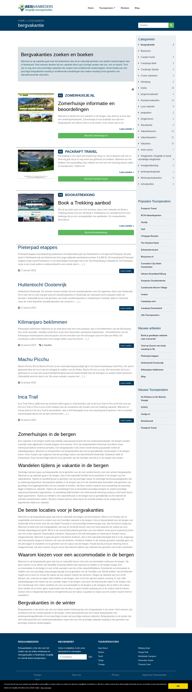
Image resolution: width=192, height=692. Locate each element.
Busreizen (145, 51)
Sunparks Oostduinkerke (153, 280)
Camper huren (147, 57)
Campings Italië (148, 63)
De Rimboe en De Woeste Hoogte (153, 398)
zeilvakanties (147, 184)
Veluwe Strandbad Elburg (153, 274)
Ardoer (144, 294)
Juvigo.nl (145, 414)
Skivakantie (146, 125)
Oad (143, 229)
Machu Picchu (33, 359)
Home (91, 8)
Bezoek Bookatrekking (96, 232)
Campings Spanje (149, 69)
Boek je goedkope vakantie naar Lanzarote (154, 337)
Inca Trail (28, 397)
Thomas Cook (144, 664)
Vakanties (145, 143)
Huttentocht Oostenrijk (152, 363)
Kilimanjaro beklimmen (152, 369)
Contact (37, 675)
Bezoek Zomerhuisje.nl (96, 135)
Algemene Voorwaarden (154, 675)
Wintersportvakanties (151, 178)
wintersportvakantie (150, 171)
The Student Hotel (150, 243)
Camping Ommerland (151, 308)
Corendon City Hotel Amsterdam (151, 265)
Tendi (100, 656)
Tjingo (101, 660)
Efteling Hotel (144, 648)
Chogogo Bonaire (149, 236)
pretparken (145, 112)
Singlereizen (146, 119)
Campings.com (148, 301)
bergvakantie (147, 45)
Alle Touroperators (150, 315)
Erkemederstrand (149, 250)
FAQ (37, 680)
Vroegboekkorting (149, 165)
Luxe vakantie (147, 106)
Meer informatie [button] (46, 688)
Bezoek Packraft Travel (96, 179)
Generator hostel (145, 660)
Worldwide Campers (147, 656)
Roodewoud (147, 421)
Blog (137, 8)
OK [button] (178, 686)
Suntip (144, 222)
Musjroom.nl (147, 256)
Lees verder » (126, 129)
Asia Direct (103, 648)
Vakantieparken (148, 137)
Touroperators (106, 8)
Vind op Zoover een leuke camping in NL (153, 347)
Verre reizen (146, 150)
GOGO (144, 407)
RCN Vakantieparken (151, 215)
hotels (143, 88)
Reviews (125, 8)
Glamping (145, 82)
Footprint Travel (149, 208)
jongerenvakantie (149, 94)
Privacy (115, 675)
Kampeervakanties (149, 100)
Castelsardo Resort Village (154, 287)
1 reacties (47, 345)
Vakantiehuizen (148, 131)
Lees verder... (126, 271)
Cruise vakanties (148, 75)
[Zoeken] (171, 25)
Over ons (76, 675)
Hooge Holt (143, 652)
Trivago (101, 664)
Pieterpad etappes (150, 356)
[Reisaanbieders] (35, 8)
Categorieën (36, 21)
